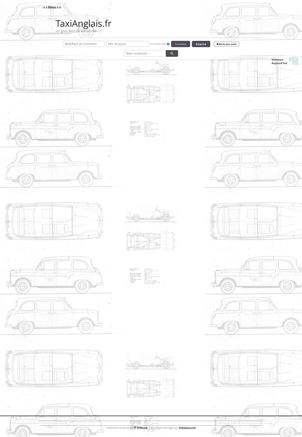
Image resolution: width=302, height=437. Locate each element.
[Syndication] (260, 79)
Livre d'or (151, 394)
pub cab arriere (149, 321)
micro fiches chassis (149, 297)
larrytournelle (100, 186)
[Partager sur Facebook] (49, 353)
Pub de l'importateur (222, 324)
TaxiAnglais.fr (84, 23)
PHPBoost (142, 427)
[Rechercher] (172, 53)
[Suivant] (254, 175)
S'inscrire (201, 44)
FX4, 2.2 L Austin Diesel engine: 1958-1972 (149, 309)
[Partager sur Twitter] (61, 353)
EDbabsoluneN (187, 427)
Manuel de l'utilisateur (221, 276)
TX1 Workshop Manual (149, 285)
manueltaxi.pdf (149, 273)
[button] (51, 7)
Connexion (180, 44)
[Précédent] (119, 175)
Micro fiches (227, 300)
